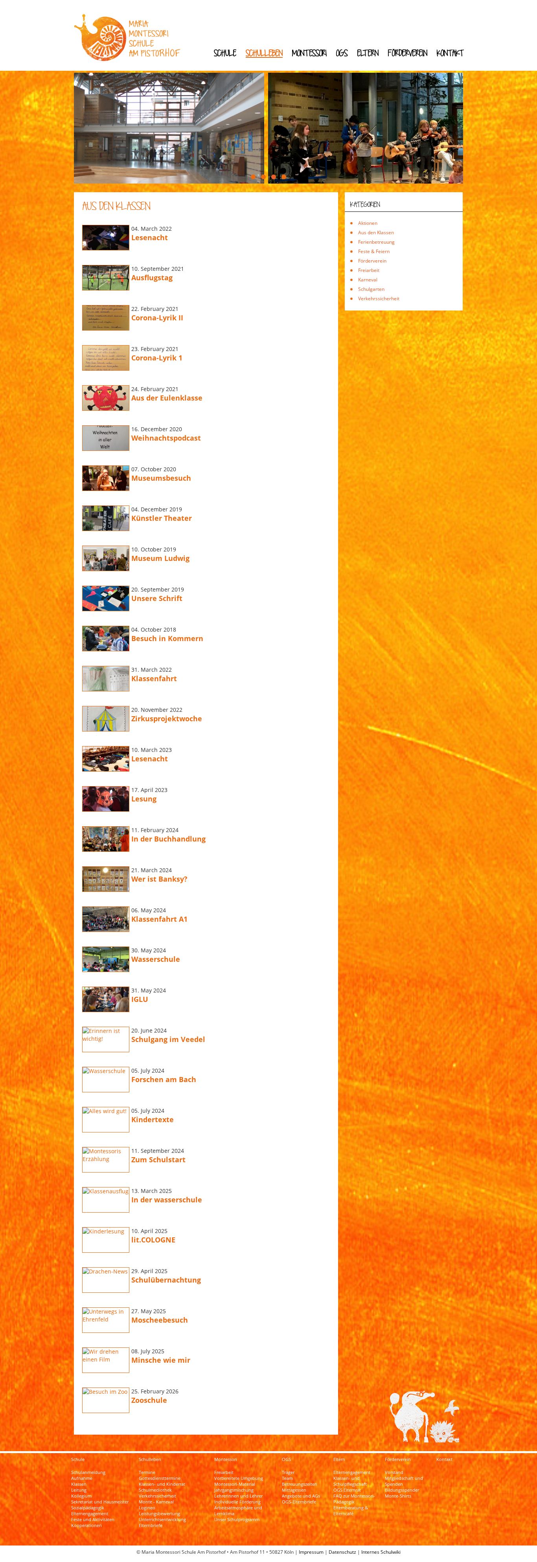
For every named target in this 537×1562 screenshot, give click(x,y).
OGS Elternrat (347, 1490)
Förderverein (407, 53)
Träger (288, 1472)
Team (287, 1478)
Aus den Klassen (376, 232)
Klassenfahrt (154, 678)
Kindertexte (152, 1119)
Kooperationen (86, 1525)
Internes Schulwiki (381, 1552)
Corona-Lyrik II (157, 317)
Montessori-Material (234, 1484)
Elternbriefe (150, 1525)
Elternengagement (89, 1513)
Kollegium (81, 1496)
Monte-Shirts (398, 1496)
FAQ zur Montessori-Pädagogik (354, 1499)
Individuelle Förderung (237, 1502)
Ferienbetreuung (376, 242)
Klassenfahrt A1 (159, 919)
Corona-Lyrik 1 (156, 357)
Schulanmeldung (88, 1472)
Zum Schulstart (158, 1159)
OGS (342, 53)
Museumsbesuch (161, 478)
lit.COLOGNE (153, 1239)
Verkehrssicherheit (378, 298)
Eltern (368, 53)
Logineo (147, 1508)
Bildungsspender (402, 1490)
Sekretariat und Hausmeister (100, 1502)
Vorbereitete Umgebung (238, 1478)
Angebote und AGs (301, 1496)
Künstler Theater (161, 518)
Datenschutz (342, 1552)
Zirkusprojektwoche (166, 718)
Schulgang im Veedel (168, 1039)
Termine (147, 1472)
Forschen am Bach (163, 1079)
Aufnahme (81, 1478)
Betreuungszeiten (299, 1484)
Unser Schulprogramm (236, 1519)
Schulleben (264, 53)
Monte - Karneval (156, 1502)
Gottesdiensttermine (159, 1478)
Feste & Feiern (374, 251)
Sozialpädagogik (87, 1508)
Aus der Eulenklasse (166, 397)
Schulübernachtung (166, 1280)
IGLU (139, 999)
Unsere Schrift (156, 598)
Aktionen (367, 223)
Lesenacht (149, 237)
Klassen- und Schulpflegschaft (350, 1481)
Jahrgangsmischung (234, 1490)
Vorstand (394, 1472)
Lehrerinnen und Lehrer (238, 1496)
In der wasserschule (166, 1199)
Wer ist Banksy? (159, 879)
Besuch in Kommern (167, 638)
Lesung (143, 798)
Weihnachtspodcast (166, 438)
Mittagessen (294, 1490)
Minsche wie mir (160, 1360)
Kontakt (450, 53)
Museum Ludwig (160, 558)
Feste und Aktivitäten (92, 1519)
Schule (225, 53)
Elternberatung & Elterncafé (350, 1510)
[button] (253, 177)
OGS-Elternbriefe (299, 1502)
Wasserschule (155, 959)
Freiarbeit (368, 270)
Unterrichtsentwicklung (162, 1519)
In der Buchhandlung (168, 838)
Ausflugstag (152, 277)
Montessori (309, 53)
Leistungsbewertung (159, 1513)
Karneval (367, 279)
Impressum (311, 1552)
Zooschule (149, 1400)
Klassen (78, 1484)
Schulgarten (371, 289)
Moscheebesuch (159, 1320)
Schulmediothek (155, 1490)
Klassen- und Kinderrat (162, 1484)
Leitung (78, 1490)
